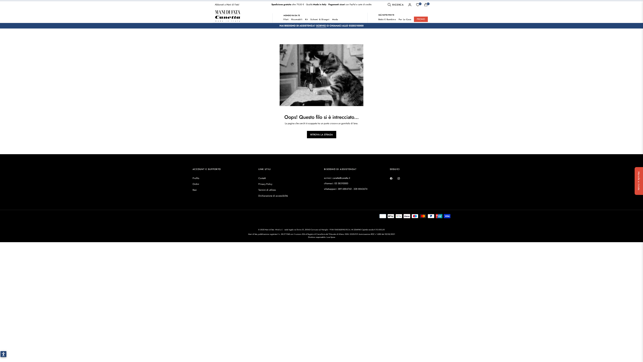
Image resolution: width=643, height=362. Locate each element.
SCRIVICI (321, 25)
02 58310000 (341, 183)
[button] (395, 4)
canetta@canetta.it (341, 178)
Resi (195, 190)
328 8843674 (360, 189)
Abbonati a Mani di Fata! (227, 4)
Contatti (262, 178)
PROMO (421, 19)
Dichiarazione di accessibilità (273, 195)
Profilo (196, 178)
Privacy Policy (265, 184)
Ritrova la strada (321, 134)
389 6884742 (345, 189)
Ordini (196, 184)
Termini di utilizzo (267, 190)
